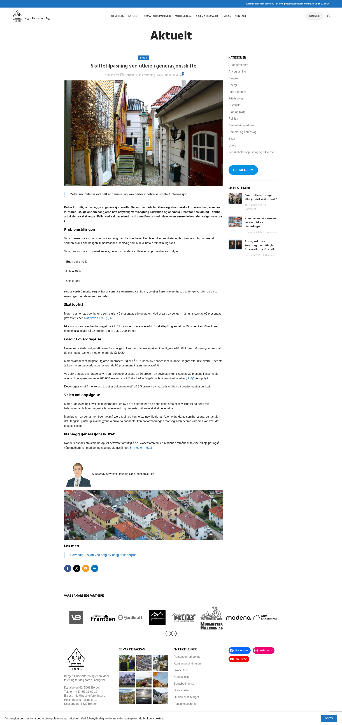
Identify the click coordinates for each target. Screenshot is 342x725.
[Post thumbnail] (235, 202)
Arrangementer (238, 64)
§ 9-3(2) (191, 378)
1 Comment (270, 232)
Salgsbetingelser (184, 683)
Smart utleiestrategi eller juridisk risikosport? (261, 197)
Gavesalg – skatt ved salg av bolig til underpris (103, 555)
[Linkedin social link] (94, 568)
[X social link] (76, 568)
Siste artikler (182, 690)
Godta (329, 718)
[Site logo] (31, 15)
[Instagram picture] (127, 663)
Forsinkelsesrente (185, 703)
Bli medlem (243, 170)
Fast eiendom (237, 91)
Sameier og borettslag (243, 132)
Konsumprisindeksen (187, 663)
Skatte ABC (181, 670)
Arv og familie (237, 71)
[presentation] (168, 633)
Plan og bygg (237, 111)
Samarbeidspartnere (242, 125)
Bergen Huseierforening (140, 74)
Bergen (233, 78)
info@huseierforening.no (301, 4)
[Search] (328, 16)
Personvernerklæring (187, 656)
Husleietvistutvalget (186, 697)
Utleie (232, 145)
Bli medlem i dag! (141, 447)
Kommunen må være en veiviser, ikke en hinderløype (260, 222)
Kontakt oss (181, 676)
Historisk (234, 105)
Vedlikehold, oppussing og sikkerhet (251, 152)
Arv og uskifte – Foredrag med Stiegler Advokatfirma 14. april (260, 245)
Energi (233, 85)
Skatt (143, 57)
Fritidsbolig (236, 98)
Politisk (233, 118)
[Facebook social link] (67, 568)
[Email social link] (85, 568)
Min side (314, 16)
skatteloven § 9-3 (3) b (97, 318)
